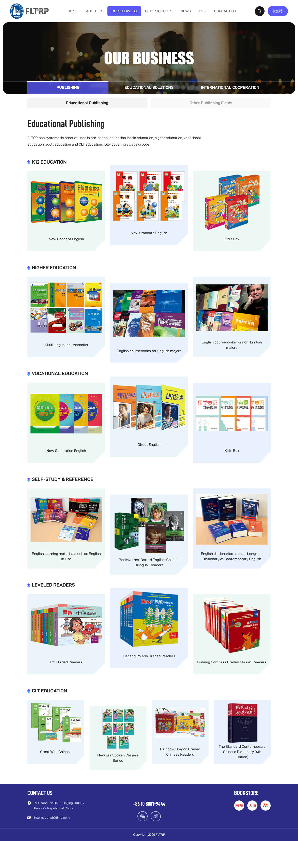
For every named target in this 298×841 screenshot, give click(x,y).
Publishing (68, 88)
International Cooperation (230, 88)
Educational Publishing (87, 103)
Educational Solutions (149, 88)
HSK (202, 11)
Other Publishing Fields (211, 103)
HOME (73, 11)
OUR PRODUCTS (158, 11)
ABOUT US (94, 11)
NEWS (185, 11)
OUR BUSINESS (124, 11)
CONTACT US (225, 11)
